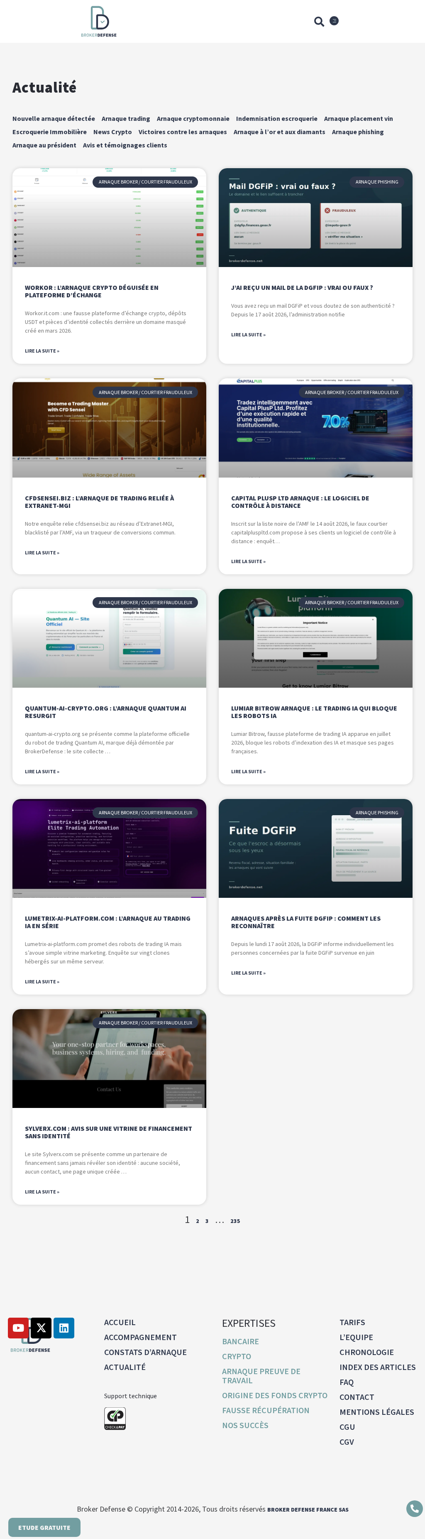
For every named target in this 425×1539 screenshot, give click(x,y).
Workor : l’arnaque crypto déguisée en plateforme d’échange (92, 291)
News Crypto (112, 131)
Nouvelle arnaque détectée (53, 118)
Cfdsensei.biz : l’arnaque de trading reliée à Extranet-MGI (99, 502)
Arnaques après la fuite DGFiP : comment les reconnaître (306, 922)
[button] (319, 21)
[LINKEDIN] (64, 1328)
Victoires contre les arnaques (183, 131)
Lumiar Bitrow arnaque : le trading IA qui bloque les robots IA (314, 712)
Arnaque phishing (358, 131)
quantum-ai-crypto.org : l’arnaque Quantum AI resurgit (105, 712)
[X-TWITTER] (41, 1328)
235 (235, 1221)
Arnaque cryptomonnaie (193, 118)
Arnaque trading (126, 118)
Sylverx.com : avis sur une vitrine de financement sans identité (108, 1132)
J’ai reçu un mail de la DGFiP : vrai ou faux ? (302, 287)
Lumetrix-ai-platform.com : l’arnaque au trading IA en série (108, 922)
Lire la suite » (42, 351)
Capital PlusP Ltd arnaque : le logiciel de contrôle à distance (300, 502)
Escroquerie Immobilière (49, 131)
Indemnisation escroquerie (277, 118)
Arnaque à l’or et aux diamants (279, 131)
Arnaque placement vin (358, 118)
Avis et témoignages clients (125, 145)
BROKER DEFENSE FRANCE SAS (308, 1509)
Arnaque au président (44, 145)
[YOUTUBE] (18, 1328)
